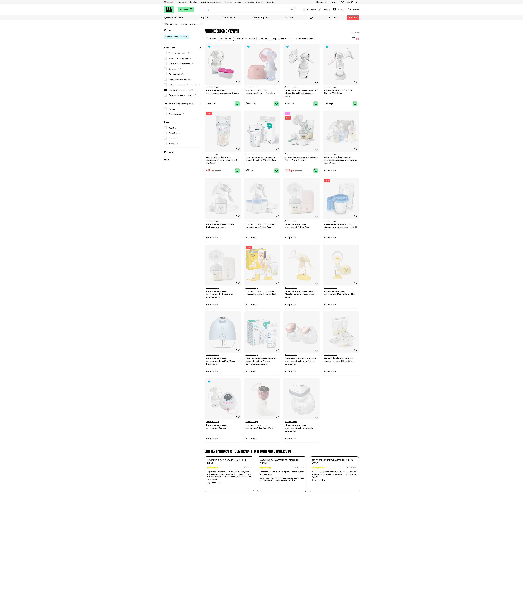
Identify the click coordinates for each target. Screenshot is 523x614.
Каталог (184, 9)
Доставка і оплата (253, 2)
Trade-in (270, 2)
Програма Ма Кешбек (187, 2)
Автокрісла (229, 17)
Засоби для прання (259, 17)
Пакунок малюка (233, 2)
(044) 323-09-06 (349, 2)
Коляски (289, 17)
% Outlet (353, 17)
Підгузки (203, 17)
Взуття (332, 17)
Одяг (311, 17)
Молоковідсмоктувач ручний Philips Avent (227, 462)
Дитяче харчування (173, 17)
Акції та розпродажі (211, 2)
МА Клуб (168, 2)
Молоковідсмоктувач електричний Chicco (279, 462)
